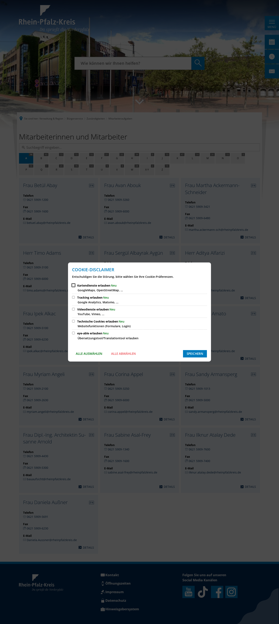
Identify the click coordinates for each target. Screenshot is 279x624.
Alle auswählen (89, 354)
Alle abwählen (123, 354)
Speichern (195, 354)
